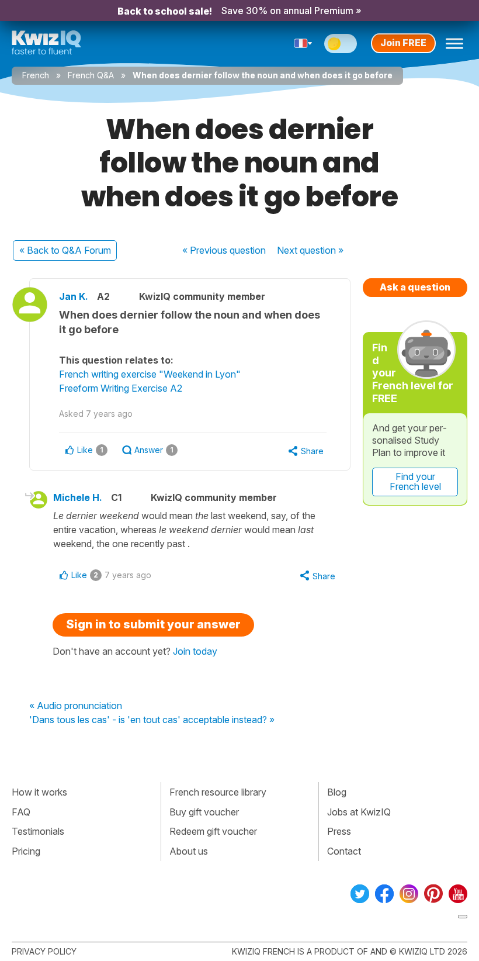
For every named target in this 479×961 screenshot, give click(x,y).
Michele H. (77, 497)
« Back (65, 250)
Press (339, 831)
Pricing (26, 851)
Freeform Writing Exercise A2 (120, 388)
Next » (310, 250)
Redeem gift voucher (213, 831)
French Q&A (91, 75)
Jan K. (73, 296)
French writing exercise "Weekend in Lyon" (150, 374)
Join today (195, 651)
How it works (39, 792)
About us (188, 851)
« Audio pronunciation (75, 706)
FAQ (21, 812)
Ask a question (415, 287)
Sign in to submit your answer (153, 624)
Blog (336, 792)
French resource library (217, 792)
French (35, 75)
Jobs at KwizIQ (359, 812)
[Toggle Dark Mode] (340, 43)
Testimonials (38, 831)
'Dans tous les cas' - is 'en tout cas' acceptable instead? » (152, 720)
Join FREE (403, 43)
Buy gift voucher (204, 812)
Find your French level (415, 482)
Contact (344, 851)
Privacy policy (44, 951)
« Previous (224, 250)
